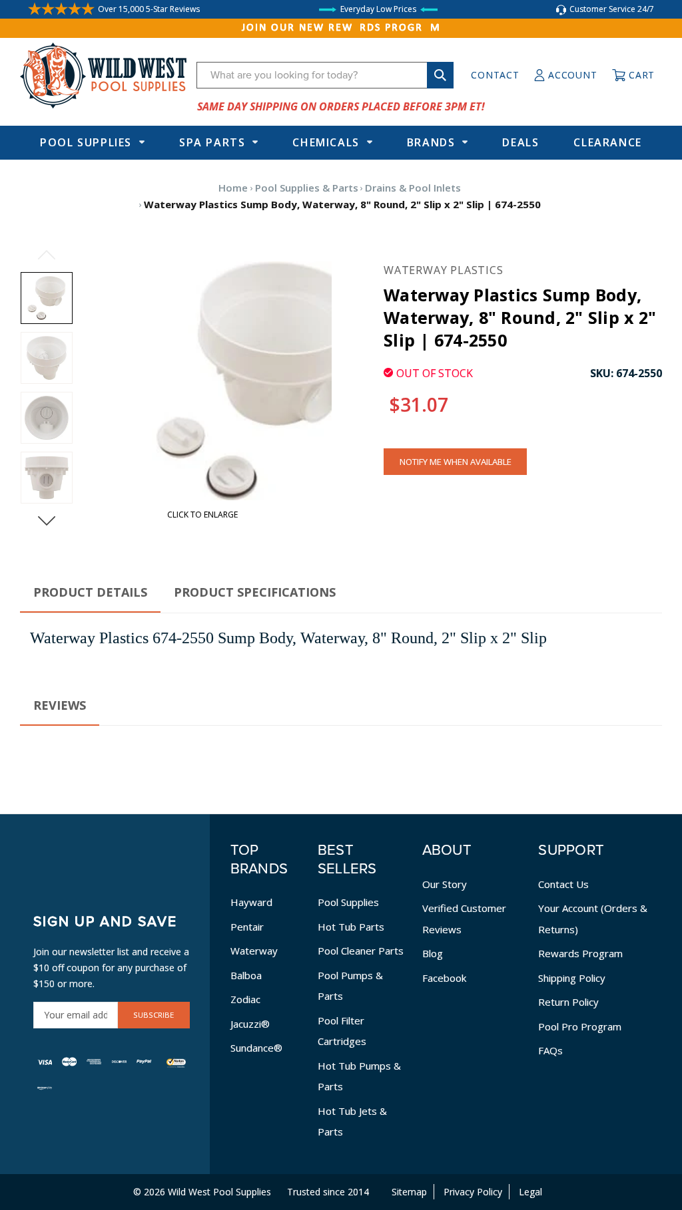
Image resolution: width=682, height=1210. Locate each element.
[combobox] (325, 75)
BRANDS (431, 142)
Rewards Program (580, 953)
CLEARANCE (607, 142)
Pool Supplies (86, 142)
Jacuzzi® (250, 1023)
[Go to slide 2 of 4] (46, 521)
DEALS (520, 142)
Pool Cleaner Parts (361, 950)
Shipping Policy (571, 977)
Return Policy (568, 1001)
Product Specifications (255, 592)
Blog (432, 953)
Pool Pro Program (579, 1026)
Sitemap (409, 1191)
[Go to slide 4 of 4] (46, 254)
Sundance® (256, 1047)
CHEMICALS (325, 142)
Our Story (444, 884)
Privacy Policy (473, 1191)
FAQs (550, 1050)
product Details (90, 592)
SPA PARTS (212, 142)
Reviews (59, 705)
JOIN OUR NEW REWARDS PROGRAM (341, 28)
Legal (530, 1191)
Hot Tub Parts (351, 926)
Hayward (251, 902)
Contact (495, 75)
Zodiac (245, 999)
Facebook (444, 977)
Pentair (247, 926)
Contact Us (563, 884)
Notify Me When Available (456, 462)
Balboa (246, 975)
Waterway (254, 950)
